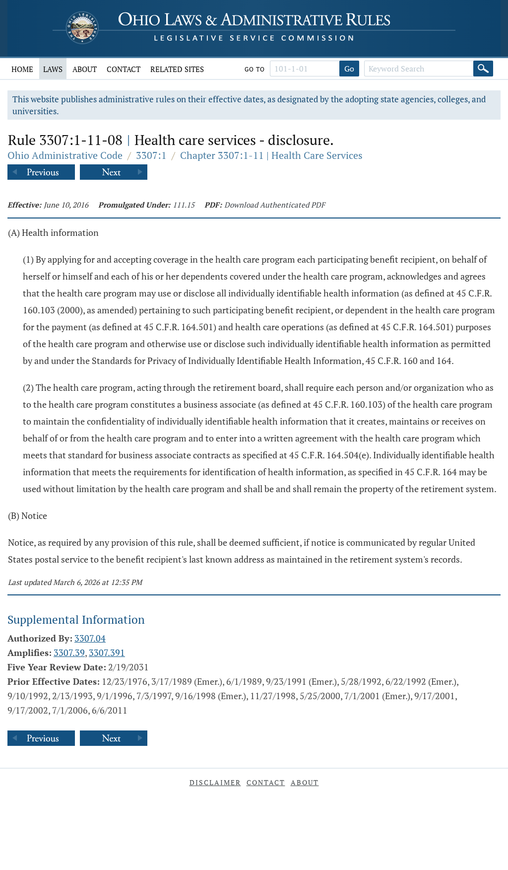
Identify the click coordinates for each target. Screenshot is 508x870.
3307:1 (151, 155)
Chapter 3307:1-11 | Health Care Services (271, 155)
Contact (123, 69)
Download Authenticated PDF (274, 205)
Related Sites (177, 69)
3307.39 (69, 652)
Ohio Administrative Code (65, 155)
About (84, 69)
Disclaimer (215, 782)
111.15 (183, 205)
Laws (53, 69)
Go (349, 68)
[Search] (483, 68)
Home (22, 69)
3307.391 (107, 652)
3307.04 (90, 638)
